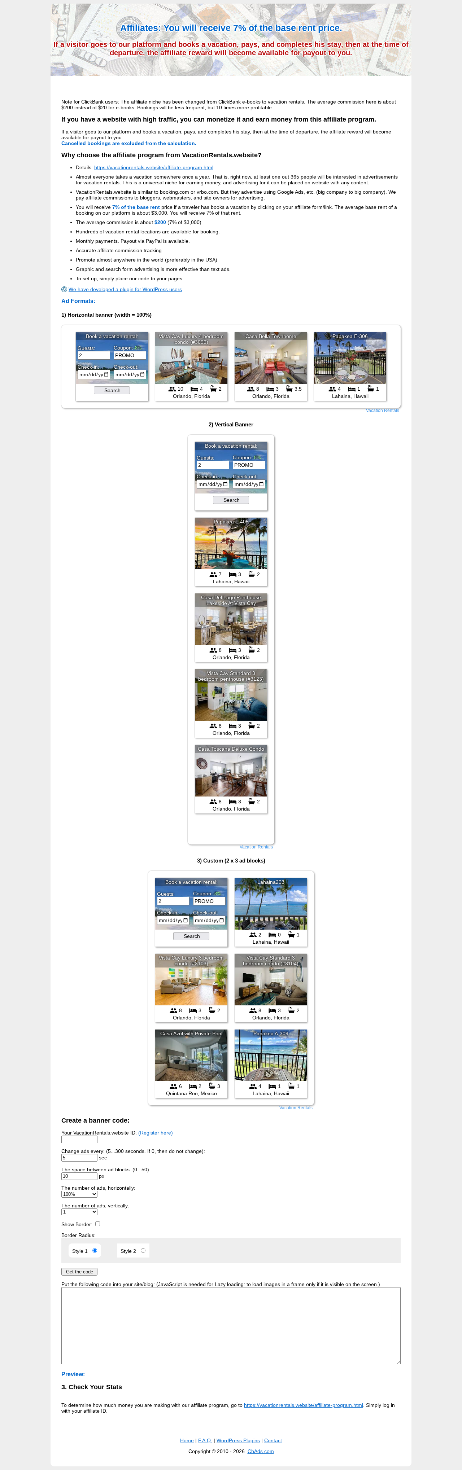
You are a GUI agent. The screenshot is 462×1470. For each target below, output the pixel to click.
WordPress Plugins (238, 1440)
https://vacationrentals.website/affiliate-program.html (153, 167)
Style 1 (81, 1251)
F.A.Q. (205, 1440)
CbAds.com (261, 1451)
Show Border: (77, 1224)
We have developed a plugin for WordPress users (125, 289)
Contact (273, 1440)
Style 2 (130, 1251)
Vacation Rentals (382, 410)
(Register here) (155, 1133)
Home (187, 1440)
